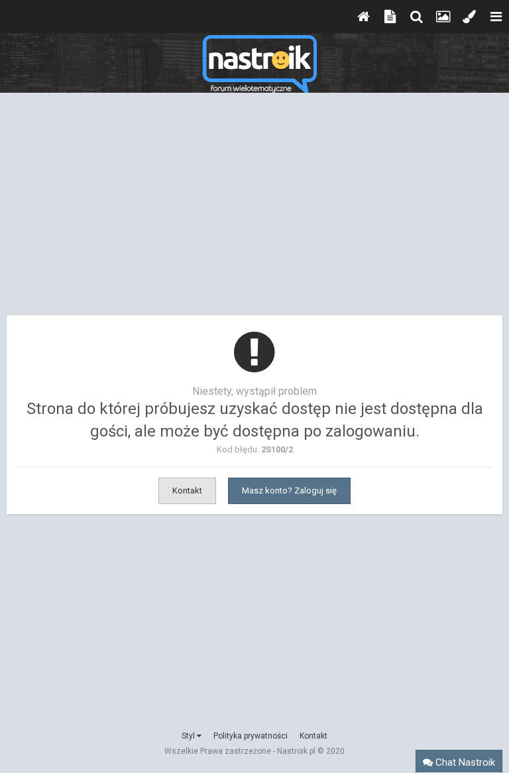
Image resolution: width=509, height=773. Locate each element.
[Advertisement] (254, 210)
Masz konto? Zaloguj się (289, 490)
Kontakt (187, 490)
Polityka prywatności (250, 736)
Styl (189, 736)
